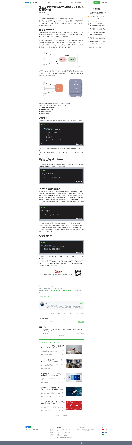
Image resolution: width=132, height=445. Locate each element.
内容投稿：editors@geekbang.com (63, 429)
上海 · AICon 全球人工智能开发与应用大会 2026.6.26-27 (87, 430)
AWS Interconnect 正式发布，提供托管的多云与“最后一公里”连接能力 (52, 346)
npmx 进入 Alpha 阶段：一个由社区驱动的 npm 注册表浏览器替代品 (53, 402)
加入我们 (51, 434)
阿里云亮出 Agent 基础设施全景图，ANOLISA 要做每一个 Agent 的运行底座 (52, 388)
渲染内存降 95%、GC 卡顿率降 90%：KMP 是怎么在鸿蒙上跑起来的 (98, 38)
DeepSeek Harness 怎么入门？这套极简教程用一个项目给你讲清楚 (98, 42)
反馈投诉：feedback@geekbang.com (64, 432)
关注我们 (51, 435)
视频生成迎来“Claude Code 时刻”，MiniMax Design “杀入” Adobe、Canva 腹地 (97, 17)
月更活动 (54, 2)
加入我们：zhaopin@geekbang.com (64, 434)
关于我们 (51, 429)
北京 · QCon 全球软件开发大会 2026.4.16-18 (85, 429)
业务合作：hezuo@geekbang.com (63, 430)
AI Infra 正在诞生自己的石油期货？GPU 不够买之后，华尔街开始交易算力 (98, 33)
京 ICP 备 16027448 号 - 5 (74, 442)
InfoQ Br (105, 434)
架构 (45, 296)
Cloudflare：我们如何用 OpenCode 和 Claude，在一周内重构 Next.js (51, 360)
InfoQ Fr (105, 432)
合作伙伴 (51, 432)
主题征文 (61, 2)
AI (66, 2)
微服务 (49, 296)
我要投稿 (51, 430)
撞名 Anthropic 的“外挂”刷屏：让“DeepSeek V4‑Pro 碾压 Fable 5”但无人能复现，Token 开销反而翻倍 (98, 24)
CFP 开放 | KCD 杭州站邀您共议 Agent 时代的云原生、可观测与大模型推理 (98, 29)
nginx (41, 296)
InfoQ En (105, 429)
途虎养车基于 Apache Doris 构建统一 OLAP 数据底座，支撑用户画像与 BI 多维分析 (52, 375)
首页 (49, 2)
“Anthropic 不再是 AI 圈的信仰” (96, 21)
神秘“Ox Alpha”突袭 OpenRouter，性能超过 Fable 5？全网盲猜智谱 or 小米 (98, 13)
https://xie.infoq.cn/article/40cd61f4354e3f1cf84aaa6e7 (58, 290)
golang (71, 2)
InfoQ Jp (105, 430)
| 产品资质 (96, 442)
